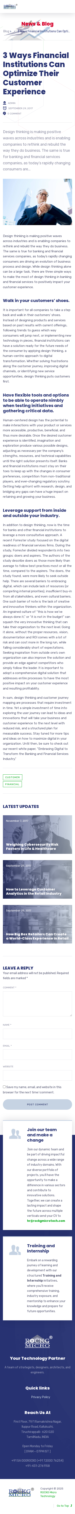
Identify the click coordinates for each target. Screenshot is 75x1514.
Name (7, 1024)
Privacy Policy (40, 1397)
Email (7, 1045)
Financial (12, 784)
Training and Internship (41, 1248)
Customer (12, 777)
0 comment (14, 113)
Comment (9, 987)
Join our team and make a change (42, 1135)
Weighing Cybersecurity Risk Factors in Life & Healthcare (32, 846)
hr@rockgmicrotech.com (46, 1221)
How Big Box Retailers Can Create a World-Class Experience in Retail (37, 936)
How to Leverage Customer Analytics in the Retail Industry (33, 891)
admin (11, 103)
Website (8, 1066)
